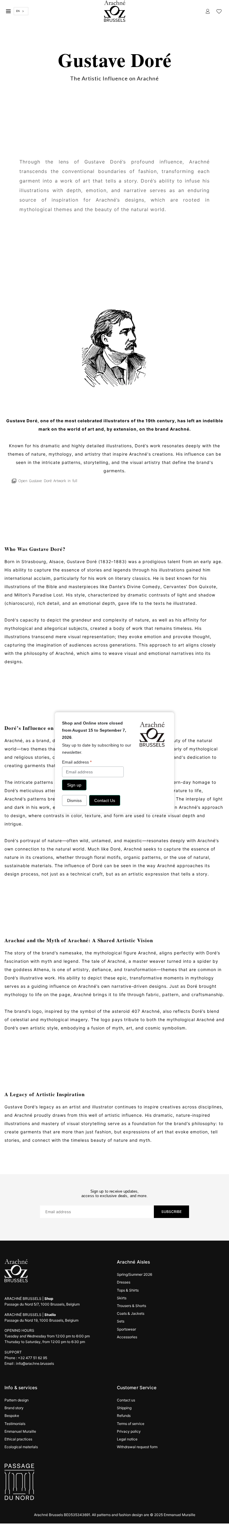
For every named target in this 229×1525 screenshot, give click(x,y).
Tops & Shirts (128, 1290)
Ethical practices (18, 1439)
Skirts (121, 1298)
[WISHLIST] (219, 11)
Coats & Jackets (130, 1313)
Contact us (126, 1400)
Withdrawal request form (137, 1447)
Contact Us (104, 800)
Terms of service (130, 1423)
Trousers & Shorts (131, 1305)
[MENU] (8, 11)
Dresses (123, 1282)
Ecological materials (21, 1447)
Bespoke (11, 1415)
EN (18, 11)
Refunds (124, 1415)
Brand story (14, 1408)
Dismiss (74, 800)
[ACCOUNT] (207, 11)
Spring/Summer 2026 (134, 1274)
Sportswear (126, 1329)
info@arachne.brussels (35, 1363)
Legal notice (127, 1439)
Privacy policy (129, 1431)
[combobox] (21, 11)
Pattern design (16, 1400)
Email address (77, 761)
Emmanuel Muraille (20, 1431)
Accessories (127, 1337)
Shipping (124, 1408)
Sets (120, 1321)
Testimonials (14, 1423)
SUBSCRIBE (171, 1211)
